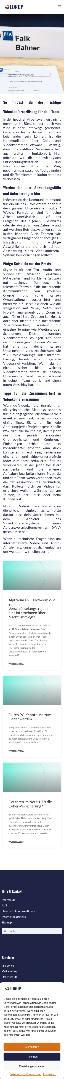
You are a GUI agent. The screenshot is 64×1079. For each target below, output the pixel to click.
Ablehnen (32, 1056)
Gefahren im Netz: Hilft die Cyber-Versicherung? (30, 803)
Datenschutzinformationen (25, 1074)
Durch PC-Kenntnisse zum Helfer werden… (30, 716)
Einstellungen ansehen (32, 1066)
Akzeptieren (32, 1046)
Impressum (49, 1074)
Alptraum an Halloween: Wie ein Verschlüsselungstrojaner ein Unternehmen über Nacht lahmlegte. (32, 608)
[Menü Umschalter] (59, 7)
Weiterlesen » (16, 664)
